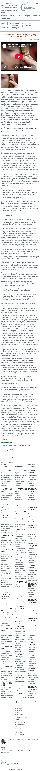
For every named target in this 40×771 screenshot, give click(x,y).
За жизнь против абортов (7, 464)
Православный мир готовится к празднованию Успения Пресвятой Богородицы (32, 480)
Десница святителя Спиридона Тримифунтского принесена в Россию (33, 499)
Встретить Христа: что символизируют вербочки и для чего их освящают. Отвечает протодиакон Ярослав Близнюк (20, 728)
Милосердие (26, 23)
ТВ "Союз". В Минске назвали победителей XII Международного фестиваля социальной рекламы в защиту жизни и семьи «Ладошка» (7, 619)
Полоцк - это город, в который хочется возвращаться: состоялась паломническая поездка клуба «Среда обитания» (33, 631)
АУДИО (27, 16)
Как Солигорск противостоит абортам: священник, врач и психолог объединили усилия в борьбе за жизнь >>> (19, 129)
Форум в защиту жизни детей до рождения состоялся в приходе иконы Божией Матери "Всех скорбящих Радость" (6, 657)
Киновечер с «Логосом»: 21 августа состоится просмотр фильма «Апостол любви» (33, 697)
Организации (14, 23)
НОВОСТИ (36, 16)
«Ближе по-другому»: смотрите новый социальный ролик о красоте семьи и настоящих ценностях (7, 480)
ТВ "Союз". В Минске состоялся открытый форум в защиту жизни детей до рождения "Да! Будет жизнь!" (6, 638)
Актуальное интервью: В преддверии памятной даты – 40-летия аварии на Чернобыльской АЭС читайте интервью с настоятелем (20, 501)
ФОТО (12, 16)
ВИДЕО (19, 16)
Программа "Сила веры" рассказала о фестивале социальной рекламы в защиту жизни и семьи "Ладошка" (20, 617)
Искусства (5, 28)
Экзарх (3, 23)
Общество (28, 25)
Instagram (12, 446)
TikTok (27, 446)
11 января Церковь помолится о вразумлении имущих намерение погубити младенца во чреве (6, 583)
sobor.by (5, 439)
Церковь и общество (33, 465)
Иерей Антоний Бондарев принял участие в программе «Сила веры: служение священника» (20, 685)
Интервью (19, 466)
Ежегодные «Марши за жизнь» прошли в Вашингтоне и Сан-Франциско (6, 543)
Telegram (4, 446)
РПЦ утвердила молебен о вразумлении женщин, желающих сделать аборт (6, 601)
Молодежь (16, 28)
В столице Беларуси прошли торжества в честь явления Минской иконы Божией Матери (33, 517)
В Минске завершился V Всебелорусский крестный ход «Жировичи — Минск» (32, 535)
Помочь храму (6, 442)
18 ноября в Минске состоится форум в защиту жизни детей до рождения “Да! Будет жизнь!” (6, 675)
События (4, 25)
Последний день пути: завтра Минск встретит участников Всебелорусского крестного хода (33, 575)
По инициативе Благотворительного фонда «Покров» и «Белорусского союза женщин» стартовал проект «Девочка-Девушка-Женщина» (7, 526)
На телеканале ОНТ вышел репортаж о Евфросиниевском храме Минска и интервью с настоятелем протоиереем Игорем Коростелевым (20, 706)
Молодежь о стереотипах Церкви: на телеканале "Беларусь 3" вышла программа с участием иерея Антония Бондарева (20, 665)
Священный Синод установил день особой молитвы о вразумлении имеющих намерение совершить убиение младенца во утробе (7, 693)
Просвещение (16, 25)
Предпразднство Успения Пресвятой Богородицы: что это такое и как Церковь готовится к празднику (32, 555)
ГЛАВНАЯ (3, 16)
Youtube (21, 446)
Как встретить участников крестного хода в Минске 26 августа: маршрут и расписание (33, 610)
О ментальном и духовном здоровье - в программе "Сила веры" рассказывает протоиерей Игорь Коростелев (20, 521)
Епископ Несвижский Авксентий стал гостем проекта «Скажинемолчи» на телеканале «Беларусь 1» (20, 480)
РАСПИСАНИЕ (5, 19)
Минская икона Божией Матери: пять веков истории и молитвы (32, 592)
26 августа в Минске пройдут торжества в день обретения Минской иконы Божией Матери (33, 678)
